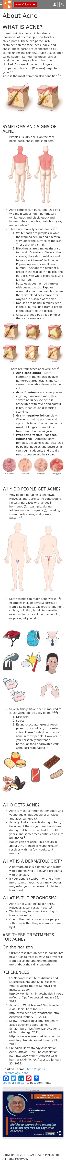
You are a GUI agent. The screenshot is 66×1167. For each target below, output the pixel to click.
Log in (7, 1082)
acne (25, 1073)
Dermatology (11, 1073)
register (20, 1082)
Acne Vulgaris (35, 1069)
